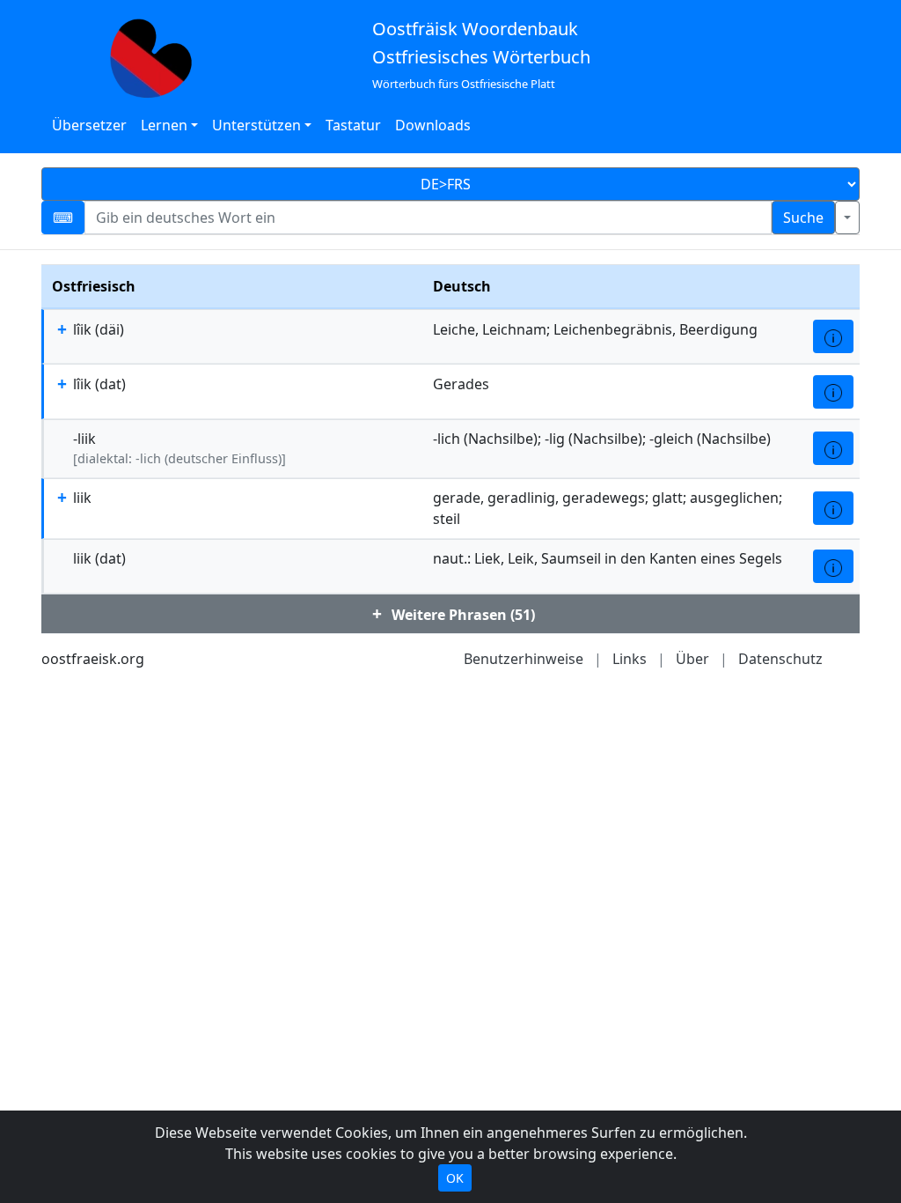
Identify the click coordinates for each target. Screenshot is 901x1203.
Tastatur (353, 125)
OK (455, 1178)
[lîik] (833, 336)
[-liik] (833, 448)
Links (629, 658)
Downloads (433, 125)
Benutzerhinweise (523, 658)
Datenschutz (780, 658)
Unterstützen (256, 125)
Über (692, 658)
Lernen (164, 125)
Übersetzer (89, 125)
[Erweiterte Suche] (847, 217)
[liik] (833, 508)
